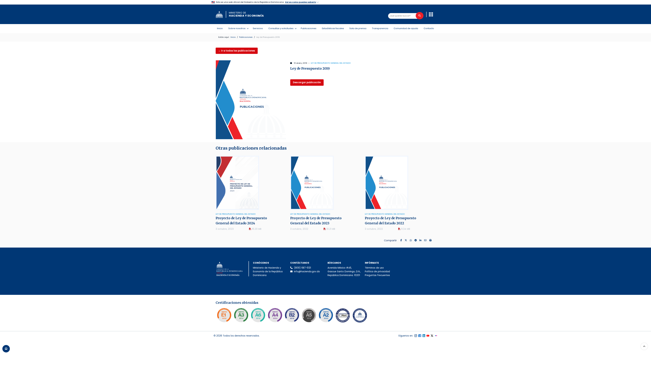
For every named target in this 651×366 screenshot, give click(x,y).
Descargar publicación (307, 82)
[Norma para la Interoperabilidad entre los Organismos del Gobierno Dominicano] (275, 315)
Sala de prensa (357, 28)
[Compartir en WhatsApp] (411, 240)
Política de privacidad (377, 271)
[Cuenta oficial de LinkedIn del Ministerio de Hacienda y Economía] (423, 335)
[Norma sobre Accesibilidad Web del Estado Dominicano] (291, 315)
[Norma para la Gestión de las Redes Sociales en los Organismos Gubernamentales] (224, 315)
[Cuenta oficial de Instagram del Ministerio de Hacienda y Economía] (415, 335)
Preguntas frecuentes (377, 275)
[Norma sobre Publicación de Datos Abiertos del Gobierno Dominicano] (241, 315)
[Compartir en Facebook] (401, 240)
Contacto (429, 28)
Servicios (258, 28)
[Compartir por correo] (425, 240)
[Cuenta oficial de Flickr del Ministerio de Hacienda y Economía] (436, 335)
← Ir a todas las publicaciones (236, 50)
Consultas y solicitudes (281, 28)
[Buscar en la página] (419, 15)
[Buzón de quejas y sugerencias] (6, 348)
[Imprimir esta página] (430, 240)
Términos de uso (374, 267)
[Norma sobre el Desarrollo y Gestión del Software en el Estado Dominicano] (258, 315)
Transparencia (380, 28)
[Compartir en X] (406, 240)
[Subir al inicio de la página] (644, 346)
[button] (431, 14)
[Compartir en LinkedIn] (420, 240)
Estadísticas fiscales (333, 28)
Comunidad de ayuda (406, 28)
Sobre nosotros (237, 28)
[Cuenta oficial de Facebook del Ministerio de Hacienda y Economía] (419, 335)
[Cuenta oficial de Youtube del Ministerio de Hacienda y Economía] (428, 335)
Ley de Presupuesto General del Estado (331, 63)
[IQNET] (342, 316)
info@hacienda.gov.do (307, 271)
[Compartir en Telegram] (416, 240)
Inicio (220, 28)
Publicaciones (308, 28)
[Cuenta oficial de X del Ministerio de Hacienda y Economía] (432, 335)
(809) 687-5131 (302, 267)
